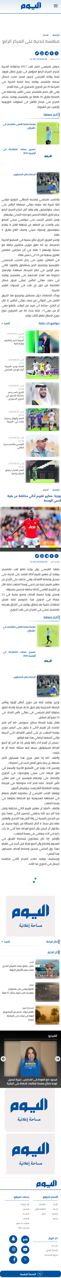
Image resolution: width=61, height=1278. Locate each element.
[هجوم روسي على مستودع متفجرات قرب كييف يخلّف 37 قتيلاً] (47, 992)
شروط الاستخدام (51, 1255)
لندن (52, 59)
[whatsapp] (42, 53)
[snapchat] (13, 1239)
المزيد (6, 323)
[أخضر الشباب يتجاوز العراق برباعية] (42, 471)
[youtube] (25, 1250)
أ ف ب (56, 59)
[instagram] (13, 1250)
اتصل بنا (26, 1214)
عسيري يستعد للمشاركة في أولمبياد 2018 (19, 151)
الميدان (45, 35)
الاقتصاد (42, 1204)
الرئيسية (56, 35)
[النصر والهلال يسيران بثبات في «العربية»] (42, 419)
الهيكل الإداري (52, 1250)
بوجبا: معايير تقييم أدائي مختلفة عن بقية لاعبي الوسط (34, 498)
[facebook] (52, 53)
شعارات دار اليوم (22, 1223)
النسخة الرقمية (28, 1273)
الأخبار (55, 1204)
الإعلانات (26, 1218)
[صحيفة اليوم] (31, 6)
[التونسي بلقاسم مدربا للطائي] (42, 445)
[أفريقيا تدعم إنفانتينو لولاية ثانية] (42, 341)
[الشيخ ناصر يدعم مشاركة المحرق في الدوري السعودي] (42, 393)
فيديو (55, 1218)
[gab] (25, 1239)
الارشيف (26, 1209)
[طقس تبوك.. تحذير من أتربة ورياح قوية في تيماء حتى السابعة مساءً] (47, 1015)
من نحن (55, 1245)
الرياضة (55, 1214)
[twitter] (56, 53)
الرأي (44, 1214)
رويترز (57, 561)
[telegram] (47, 53)
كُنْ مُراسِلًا (25, 1204)
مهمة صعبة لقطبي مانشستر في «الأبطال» (19, 126)
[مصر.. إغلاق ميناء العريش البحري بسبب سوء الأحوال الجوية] (47, 969)
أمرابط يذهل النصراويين (25, 174)
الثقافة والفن (40, 1209)
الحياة (55, 1209)
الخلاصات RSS (23, 1228)
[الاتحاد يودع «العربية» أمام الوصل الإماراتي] (42, 367)
